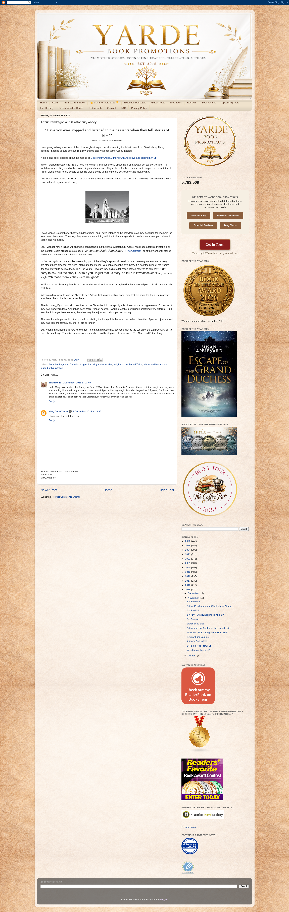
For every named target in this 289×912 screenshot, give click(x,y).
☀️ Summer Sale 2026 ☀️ (104, 102)
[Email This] (88, 360)
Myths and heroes (153, 364)
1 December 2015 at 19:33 (87, 411)
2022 (188, 559)
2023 (188, 554)
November (194, 598)
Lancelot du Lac (195, 623)
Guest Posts (158, 102)
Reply (52, 401)
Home (43, 102)
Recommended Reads (71, 108)
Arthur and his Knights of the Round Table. (209, 628)
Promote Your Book (74, 102)
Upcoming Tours (230, 102)
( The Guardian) (134, 251)
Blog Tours (176, 102)
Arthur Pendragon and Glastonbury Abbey (209, 606)
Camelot (74, 364)
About (55, 102)
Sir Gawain (193, 619)
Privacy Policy (139, 108)
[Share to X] (94, 360)
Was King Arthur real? (198, 650)
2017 (188, 581)
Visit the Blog (198, 215)
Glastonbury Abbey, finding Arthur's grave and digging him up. (123, 157)
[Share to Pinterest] (101, 360)
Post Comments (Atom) (67, 497)
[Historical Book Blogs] (199, 751)
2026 (188, 541)
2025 (188, 545)
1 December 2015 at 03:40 (76, 382)
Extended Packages (135, 102)
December (194, 593)
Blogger (163, 899)
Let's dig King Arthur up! (199, 646)
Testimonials (95, 108)
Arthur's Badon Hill (197, 641)
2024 (188, 550)
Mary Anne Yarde (58, 411)
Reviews (192, 102)
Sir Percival (193, 610)
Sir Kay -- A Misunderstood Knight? (205, 615)
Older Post (166, 490)
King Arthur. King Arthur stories (96, 364)
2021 (188, 563)
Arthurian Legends (58, 364)
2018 (188, 576)
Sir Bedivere (193, 601)
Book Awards (209, 102)
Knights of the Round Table (128, 364)
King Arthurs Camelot (198, 637)
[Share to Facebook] (98, 360)
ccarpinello (55, 382)
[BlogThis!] (91, 360)
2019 (188, 572)
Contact (111, 108)
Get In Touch (215, 244)
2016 (188, 585)
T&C (123, 108)
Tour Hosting (46, 108)
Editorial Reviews (203, 225)
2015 (188, 589)
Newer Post (48, 490)
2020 (188, 567)
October (192, 655)
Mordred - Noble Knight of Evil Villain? (207, 632)
